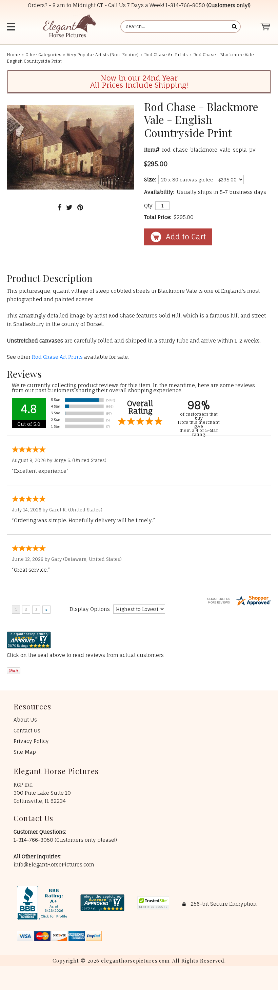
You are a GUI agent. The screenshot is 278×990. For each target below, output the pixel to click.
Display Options (90, 609)
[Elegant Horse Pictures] (69, 26)
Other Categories (43, 54)
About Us (25, 720)
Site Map (25, 752)
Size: (150, 179)
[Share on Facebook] (59, 207)
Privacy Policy (31, 741)
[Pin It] (80, 207)
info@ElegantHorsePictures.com (54, 864)
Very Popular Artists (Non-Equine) (103, 54)
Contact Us (27, 730)
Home (13, 54)
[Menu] (14, 26)
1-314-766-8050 (185, 5)
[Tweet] (69, 207)
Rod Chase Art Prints (166, 54)
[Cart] (265, 26)
